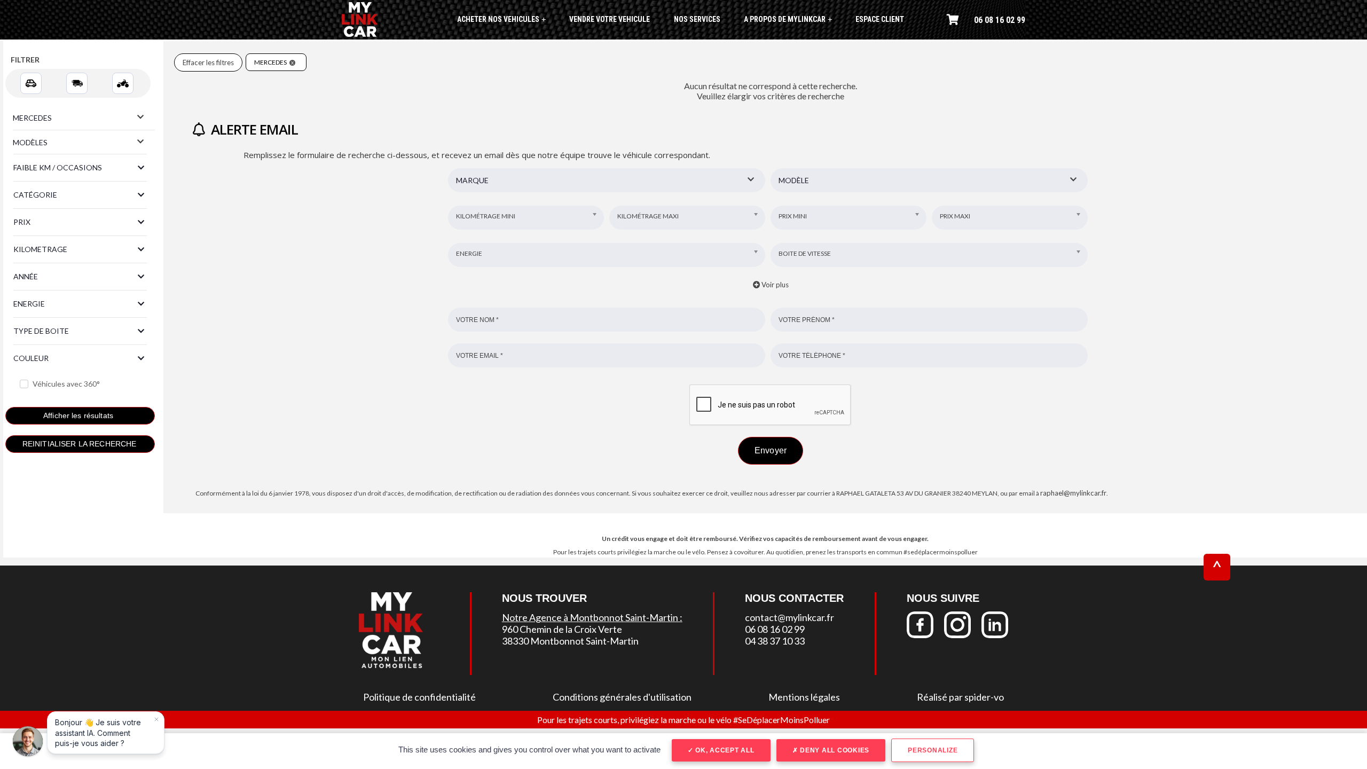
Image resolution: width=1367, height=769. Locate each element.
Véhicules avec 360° (66, 383)
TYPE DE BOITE (41, 330)
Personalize (932, 750)
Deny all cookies (833, 750)
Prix (21, 221)
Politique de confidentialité (419, 697)
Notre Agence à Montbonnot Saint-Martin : (592, 617)
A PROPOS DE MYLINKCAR (788, 19)
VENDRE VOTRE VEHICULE (609, 19)
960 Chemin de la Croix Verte (562, 629)
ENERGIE (29, 303)
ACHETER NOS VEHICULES (501, 19)
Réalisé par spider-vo (960, 697)
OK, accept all (723, 750)
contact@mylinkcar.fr (789, 617)
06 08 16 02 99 (999, 20)
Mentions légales (804, 697)
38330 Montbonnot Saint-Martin (570, 641)
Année (25, 276)
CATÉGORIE (35, 194)
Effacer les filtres (208, 62)
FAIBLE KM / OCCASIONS (57, 167)
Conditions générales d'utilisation (622, 697)
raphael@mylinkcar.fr (1073, 493)
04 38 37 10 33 (775, 641)
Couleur (31, 358)
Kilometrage (40, 249)
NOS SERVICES (697, 19)
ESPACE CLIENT (879, 19)
